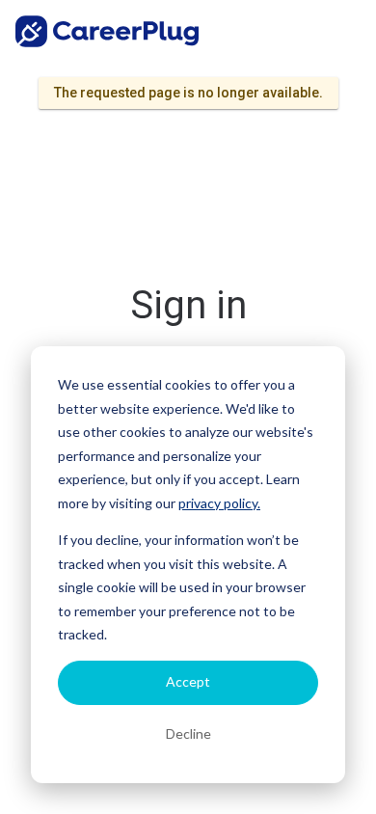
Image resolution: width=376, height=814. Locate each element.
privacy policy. (219, 503)
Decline (188, 733)
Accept (188, 681)
